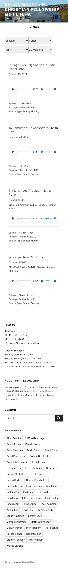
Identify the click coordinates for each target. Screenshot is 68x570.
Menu (36, 26)
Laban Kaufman (15, 515)
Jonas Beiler (51, 498)
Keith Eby (23, 166)
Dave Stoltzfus (14, 450)
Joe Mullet (28, 492)
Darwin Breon (32, 444)
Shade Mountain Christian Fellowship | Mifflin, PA (33, 9)
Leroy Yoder (35, 515)
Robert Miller (33, 533)
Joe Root (43, 492)
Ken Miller (12, 510)
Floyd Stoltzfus (33, 468)
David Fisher (52, 450)
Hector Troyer (14, 486)
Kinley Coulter (46, 510)
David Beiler (33, 450)
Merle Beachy (33, 527)
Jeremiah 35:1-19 (28, 204)
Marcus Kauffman (16, 521)
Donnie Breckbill (39, 456)
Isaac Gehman (34, 486)
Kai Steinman (49, 504)
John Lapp (12, 498)
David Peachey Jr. (15, 456)
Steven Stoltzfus (27, 295)
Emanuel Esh (13, 468)
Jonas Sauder (30, 504)
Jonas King (12, 504)
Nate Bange (52, 527)
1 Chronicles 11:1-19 (28, 170)
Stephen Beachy (15, 539)
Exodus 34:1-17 (27, 267)
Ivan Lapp (51, 486)
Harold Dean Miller (36, 480)
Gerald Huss (36, 474)
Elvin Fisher (38, 462)
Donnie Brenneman (17, 462)
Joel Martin (12, 492)
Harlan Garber (14, 480)
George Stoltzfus (16, 474)
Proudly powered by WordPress (21, 562)
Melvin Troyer (14, 527)
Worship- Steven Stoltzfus (26, 257)
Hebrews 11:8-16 (27, 107)
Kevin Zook (28, 510)
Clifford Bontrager (35, 438)
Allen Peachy (13, 438)
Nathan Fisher (26, 232)
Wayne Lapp (36, 539)
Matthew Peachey (41, 521)
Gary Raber (52, 468)
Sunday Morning (31, 111)
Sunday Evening (31, 174)
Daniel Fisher (25, 103)
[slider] (23, 89)
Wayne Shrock (14, 545)
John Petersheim (31, 498)
